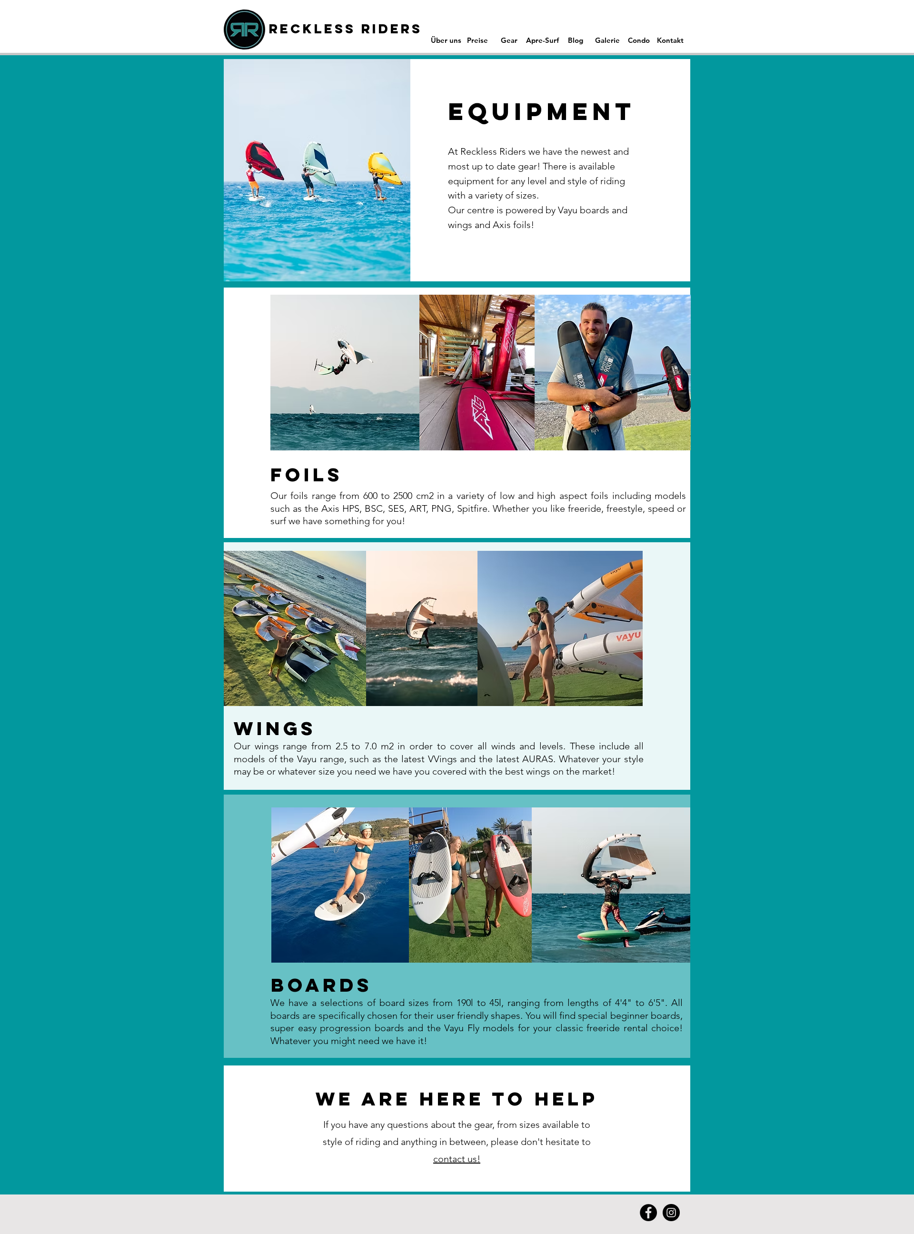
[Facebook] (648, 1212)
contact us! (456, 1158)
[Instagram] (671, 1212)
